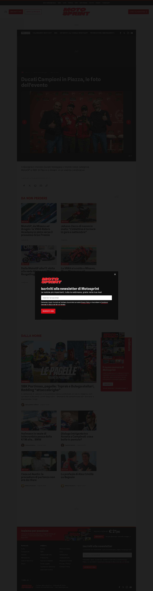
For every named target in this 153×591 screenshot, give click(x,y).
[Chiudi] (115, 274)
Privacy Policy (85, 302)
